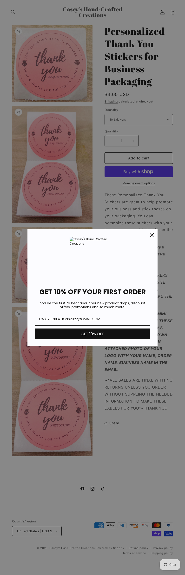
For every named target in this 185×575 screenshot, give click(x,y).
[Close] (152, 235)
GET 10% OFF (92, 334)
